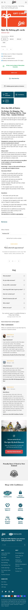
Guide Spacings (5, 567)
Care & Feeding (5, 560)
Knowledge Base (19, 553)
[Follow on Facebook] (2, 592)
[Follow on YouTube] (13, 592)
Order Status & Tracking (19, 556)
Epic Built (3, 557)
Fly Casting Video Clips (5, 571)
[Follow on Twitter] (6, 592)
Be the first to (14, 238)
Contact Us (18, 571)
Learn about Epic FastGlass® (5, 554)
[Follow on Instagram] (9, 592)
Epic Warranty (19, 568)
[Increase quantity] (11, 49)
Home (2, 6)
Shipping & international (18, 560)
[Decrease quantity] (3, 49)
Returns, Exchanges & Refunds (20, 565)
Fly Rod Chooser (5, 574)
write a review (17, 238)
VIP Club (3, 587)
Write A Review (5, 229)
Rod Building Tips (5, 565)
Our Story (3, 582)
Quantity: (3, 46)
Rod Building (4, 562)
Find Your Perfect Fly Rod (14, 451)
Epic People (4, 584)
